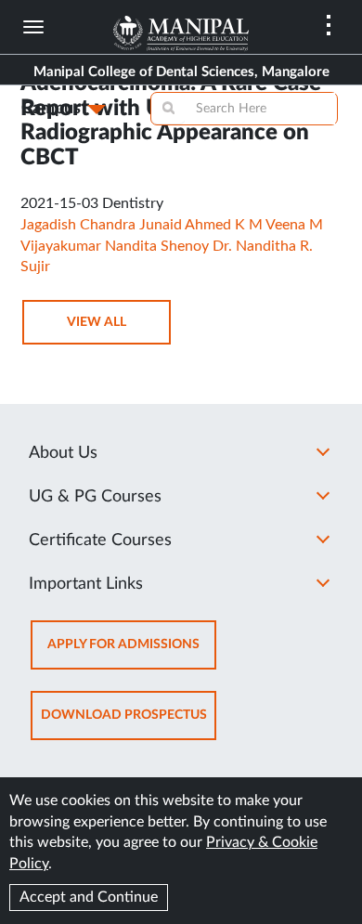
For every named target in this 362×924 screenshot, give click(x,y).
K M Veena (270, 224)
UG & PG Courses (95, 496)
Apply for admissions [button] (123, 644)
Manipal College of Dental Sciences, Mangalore (181, 72)
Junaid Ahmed (185, 224)
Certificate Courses (100, 540)
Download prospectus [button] (124, 715)
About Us (63, 453)
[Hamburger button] (33, 27)
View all (96, 322)
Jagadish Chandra (78, 224)
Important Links (86, 584)
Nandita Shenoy (157, 246)
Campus (51, 108)
